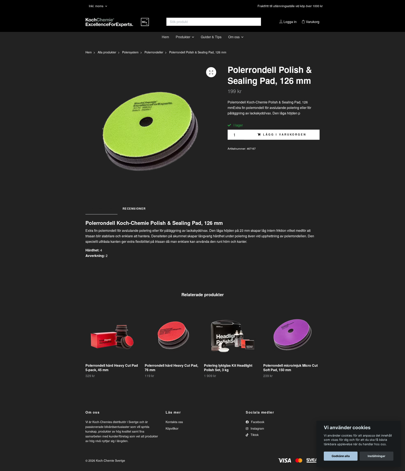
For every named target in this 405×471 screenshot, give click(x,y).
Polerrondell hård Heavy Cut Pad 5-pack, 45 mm (111, 374)
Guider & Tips (211, 43)
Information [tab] (101, 215)
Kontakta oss (174, 428)
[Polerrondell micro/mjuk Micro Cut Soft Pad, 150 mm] (291, 340)
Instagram (257, 435)
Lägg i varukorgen (284, 141)
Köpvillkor (172, 435)
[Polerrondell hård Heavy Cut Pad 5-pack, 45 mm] (113, 340)
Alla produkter (107, 59)
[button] (338, 348)
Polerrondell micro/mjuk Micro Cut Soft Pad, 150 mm (290, 374)
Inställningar (376, 456)
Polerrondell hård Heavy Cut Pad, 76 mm (171, 374)
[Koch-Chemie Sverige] (144, 25)
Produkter (183, 43)
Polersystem (130, 59)
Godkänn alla (341, 456)
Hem (165, 43)
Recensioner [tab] (134, 215)
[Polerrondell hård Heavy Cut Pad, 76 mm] (173, 340)
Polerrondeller (153, 59)
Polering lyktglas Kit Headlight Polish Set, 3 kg (228, 374)
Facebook (257, 428)
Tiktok (254, 441)
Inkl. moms (96, 6)
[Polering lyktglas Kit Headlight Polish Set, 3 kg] (232, 340)
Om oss (234, 43)
